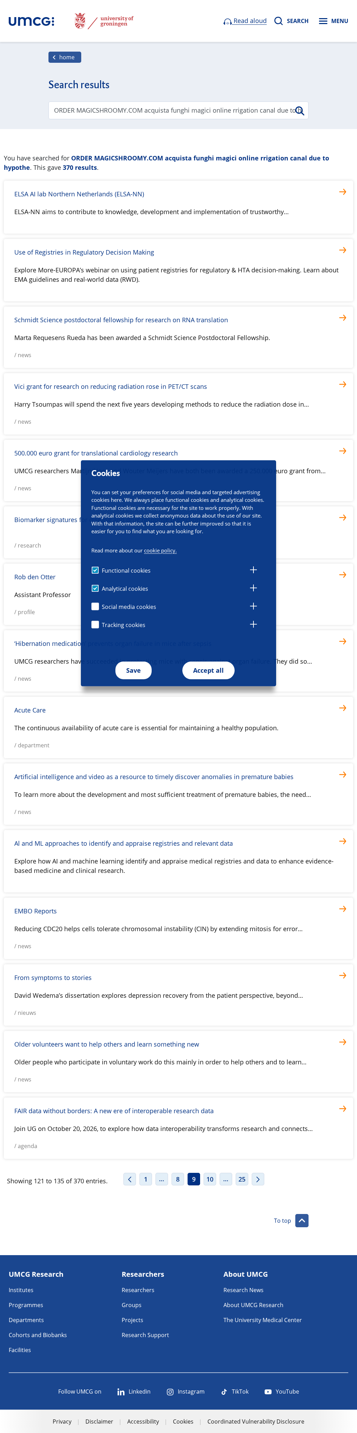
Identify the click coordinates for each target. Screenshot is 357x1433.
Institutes (21, 1290)
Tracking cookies (123, 625)
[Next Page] (258, 1179)
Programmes (26, 1305)
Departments (26, 1320)
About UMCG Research (253, 1305)
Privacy (62, 1421)
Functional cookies (126, 570)
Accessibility (143, 1421)
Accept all (208, 670)
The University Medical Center (262, 1320)
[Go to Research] (31, 21)
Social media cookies (129, 607)
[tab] (253, 571)
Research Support (145, 1335)
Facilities (20, 1350)
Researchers (138, 1290)
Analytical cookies (125, 589)
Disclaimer (99, 1421)
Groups (132, 1305)
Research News (243, 1290)
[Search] (299, 110)
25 (241, 1179)
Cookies (183, 1421)
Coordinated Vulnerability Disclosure (255, 1421)
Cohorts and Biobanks (38, 1335)
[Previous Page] (129, 1179)
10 (209, 1179)
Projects (132, 1320)
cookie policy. (160, 550)
